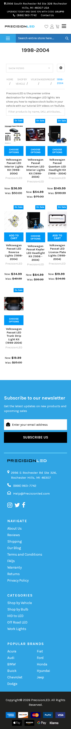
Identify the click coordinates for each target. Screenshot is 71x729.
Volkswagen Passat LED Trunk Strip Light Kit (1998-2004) (14, 335)
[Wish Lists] (46, 26)
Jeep (40, 677)
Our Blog (14, 548)
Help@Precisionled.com (31, 493)
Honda (42, 664)
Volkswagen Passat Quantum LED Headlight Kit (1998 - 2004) (57, 166)
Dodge (12, 684)
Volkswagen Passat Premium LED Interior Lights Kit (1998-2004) (35, 168)
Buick (12, 671)
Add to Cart (14, 237)
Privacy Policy (18, 580)
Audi (10, 658)
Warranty (14, 567)
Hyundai (43, 671)
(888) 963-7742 (27, 15)
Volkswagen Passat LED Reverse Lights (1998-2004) (14, 252)
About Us (14, 528)
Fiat (40, 651)
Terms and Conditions (24, 554)
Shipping (14, 541)
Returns (13, 574)
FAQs (11, 561)
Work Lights (16, 629)
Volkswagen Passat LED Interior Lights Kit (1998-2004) (14, 166)
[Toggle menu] (8, 38)
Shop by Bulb (17, 609)
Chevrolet (14, 677)
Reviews (13, 535)
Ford (40, 658)
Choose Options (14, 151)
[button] (61, 68)
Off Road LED (17, 622)
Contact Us (47, 15)
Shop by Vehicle (19, 603)
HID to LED (15, 616)
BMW (11, 664)
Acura (11, 651)
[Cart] (57, 26)
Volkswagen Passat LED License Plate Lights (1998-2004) (57, 252)
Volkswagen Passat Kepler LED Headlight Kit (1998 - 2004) (35, 253)
